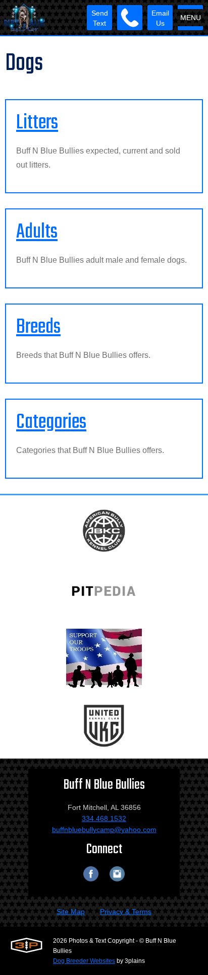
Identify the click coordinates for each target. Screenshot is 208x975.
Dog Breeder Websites (84, 960)
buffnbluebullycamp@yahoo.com (104, 830)
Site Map (71, 912)
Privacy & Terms (125, 912)
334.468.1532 (104, 818)
